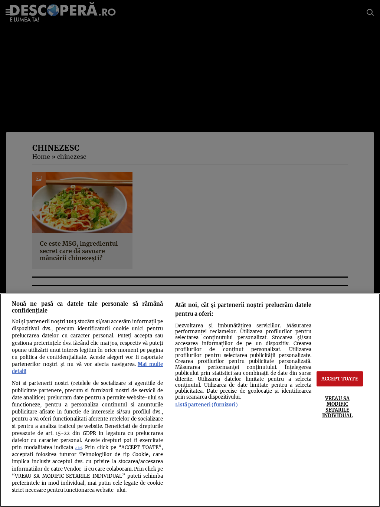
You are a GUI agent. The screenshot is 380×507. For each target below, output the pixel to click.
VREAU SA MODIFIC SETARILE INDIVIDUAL (337, 406)
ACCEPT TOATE (339, 379)
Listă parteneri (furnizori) (206, 405)
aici (78, 447)
